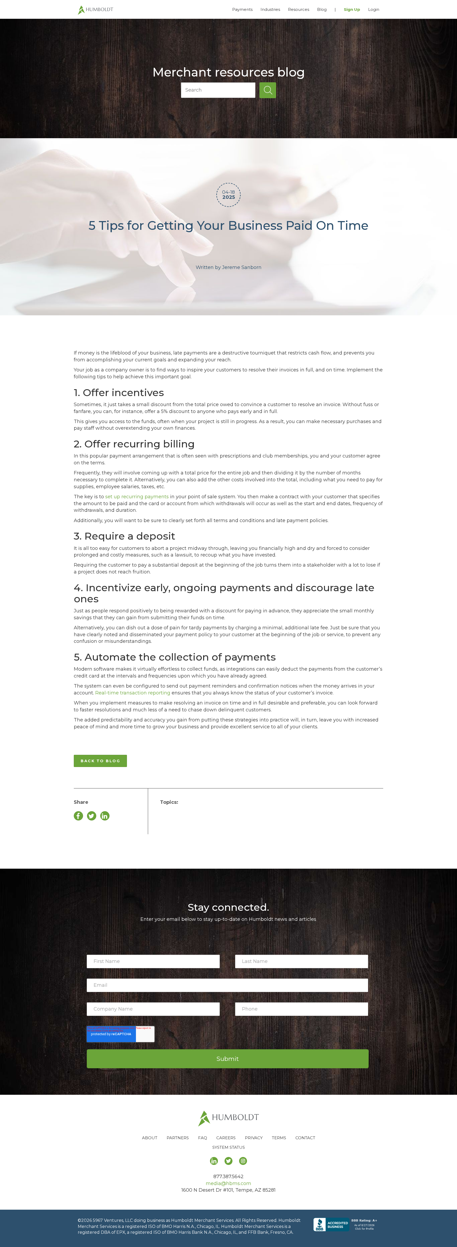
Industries (270, 9)
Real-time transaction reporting (132, 693)
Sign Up (352, 9)
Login (373, 9)
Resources (298, 9)
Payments (242, 9)
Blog (322, 9)
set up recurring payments (137, 497)
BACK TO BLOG (100, 761)
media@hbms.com (228, 1183)
